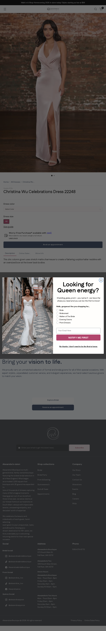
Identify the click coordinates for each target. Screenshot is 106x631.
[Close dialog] (101, 280)
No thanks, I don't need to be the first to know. (78, 347)
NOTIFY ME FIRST (78, 337)
